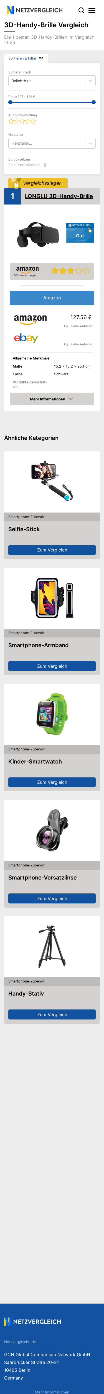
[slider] (10, 102)
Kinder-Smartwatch (35, 761)
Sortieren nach (19, 72)
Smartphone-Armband (38, 645)
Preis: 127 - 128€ (21, 97)
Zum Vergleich (52, 550)
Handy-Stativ (26, 993)
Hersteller (15, 134)
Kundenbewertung (22, 115)
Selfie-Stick (24, 529)
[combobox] (11, 143)
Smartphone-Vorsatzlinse (42, 877)
